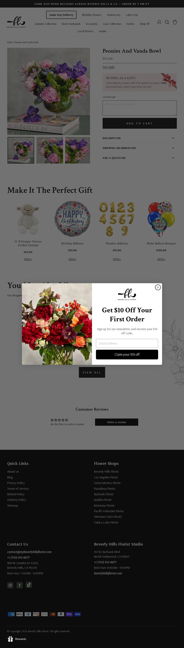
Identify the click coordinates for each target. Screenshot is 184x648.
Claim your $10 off (127, 354)
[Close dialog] (158, 287)
